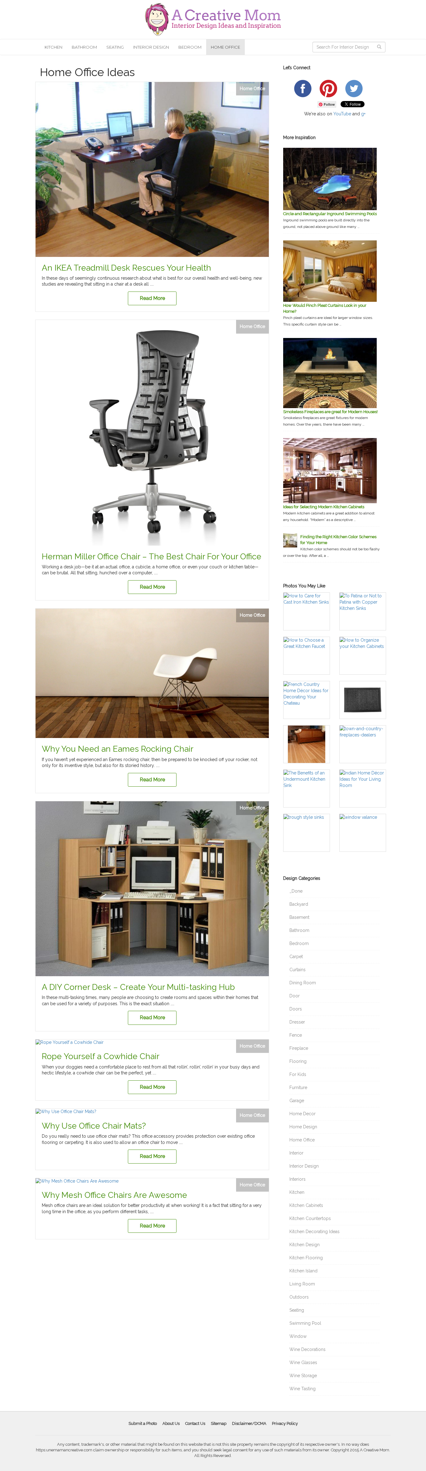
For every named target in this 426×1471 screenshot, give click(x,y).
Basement (299, 917)
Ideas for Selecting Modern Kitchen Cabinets (323, 506)
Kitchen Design (304, 1244)
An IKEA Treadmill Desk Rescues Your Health (126, 267)
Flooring (298, 1061)
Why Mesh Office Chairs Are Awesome (114, 1195)
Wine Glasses (303, 1362)
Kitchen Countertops (310, 1218)
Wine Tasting (302, 1388)
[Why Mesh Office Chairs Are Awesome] (152, 1181)
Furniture (298, 1087)
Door (294, 995)
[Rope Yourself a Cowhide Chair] (152, 1042)
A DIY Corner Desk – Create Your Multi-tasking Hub (138, 987)
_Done (296, 891)
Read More (152, 298)
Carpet (296, 956)
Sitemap (218, 1423)
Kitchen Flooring (306, 1257)
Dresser (297, 1022)
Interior (296, 1152)
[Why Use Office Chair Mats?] (152, 1112)
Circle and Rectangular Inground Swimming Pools (330, 213)
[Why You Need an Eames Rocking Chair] (152, 673)
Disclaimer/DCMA (249, 1423)
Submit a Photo (142, 1423)
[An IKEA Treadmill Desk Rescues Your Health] (152, 169)
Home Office (225, 47)
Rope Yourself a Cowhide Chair (100, 1056)
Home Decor (302, 1113)
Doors (295, 1008)
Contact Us (195, 1423)
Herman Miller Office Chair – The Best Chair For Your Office (151, 556)
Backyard (298, 904)
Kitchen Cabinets (306, 1205)
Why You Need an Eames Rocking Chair (117, 749)
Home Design (303, 1126)
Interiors (297, 1179)
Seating (115, 47)
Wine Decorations (307, 1349)
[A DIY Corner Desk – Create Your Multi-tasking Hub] (152, 888)
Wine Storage (303, 1375)
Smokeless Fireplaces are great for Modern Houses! (330, 411)
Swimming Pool (305, 1323)
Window (298, 1336)
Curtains (297, 969)
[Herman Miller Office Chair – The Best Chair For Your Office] (152, 432)
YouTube (342, 113)
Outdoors (299, 1297)
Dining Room (302, 982)
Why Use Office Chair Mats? (94, 1126)
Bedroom (189, 47)
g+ (363, 113)
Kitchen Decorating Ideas (314, 1231)
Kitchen (53, 47)
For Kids (297, 1074)
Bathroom (84, 47)
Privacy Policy (285, 1423)
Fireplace (298, 1048)
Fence (295, 1035)
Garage (296, 1100)
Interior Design (151, 47)
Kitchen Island (303, 1270)
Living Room (302, 1283)
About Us (171, 1423)
